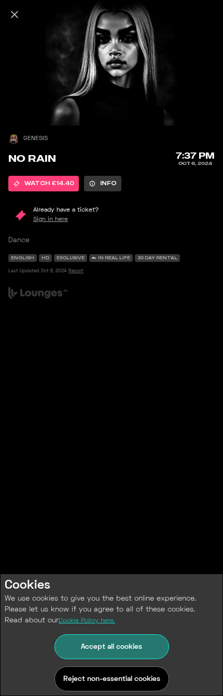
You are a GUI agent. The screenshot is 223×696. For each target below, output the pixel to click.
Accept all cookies (111, 647)
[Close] (14, 14)
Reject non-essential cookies (111, 679)
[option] (43, 183)
